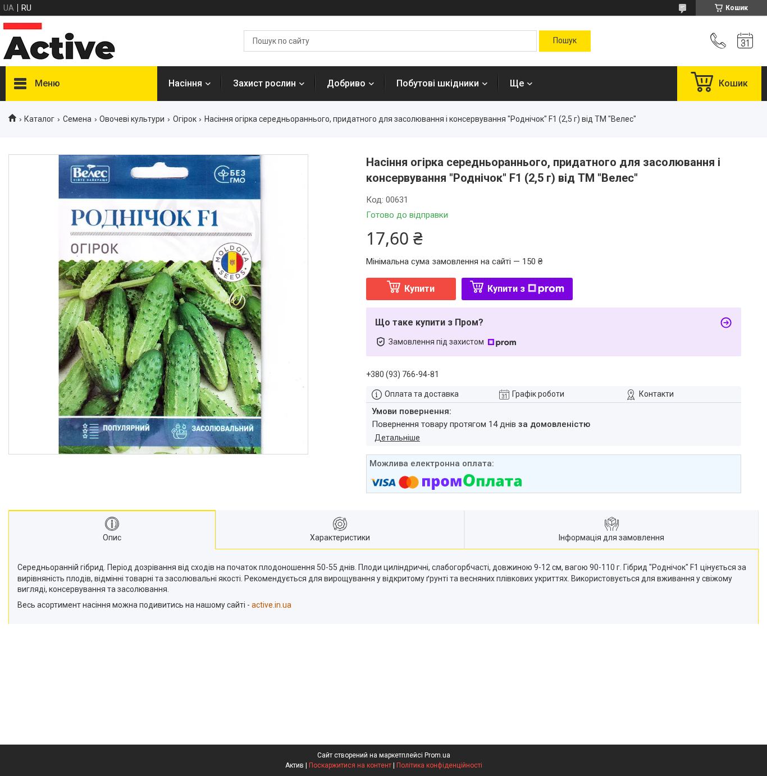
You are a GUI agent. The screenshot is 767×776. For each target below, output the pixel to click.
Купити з (506, 288)
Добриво (346, 83)
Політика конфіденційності (439, 765)
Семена (77, 118)
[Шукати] (565, 41)
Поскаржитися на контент (350, 765)
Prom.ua (437, 755)
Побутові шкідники (437, 83)
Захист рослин (264, 83)
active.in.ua (271, 604)
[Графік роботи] (745, 41)
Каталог (39, 118)
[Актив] (59, 40)
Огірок (185, 118)
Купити (419, 288)
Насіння (185, 83)
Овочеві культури (132, 118)
